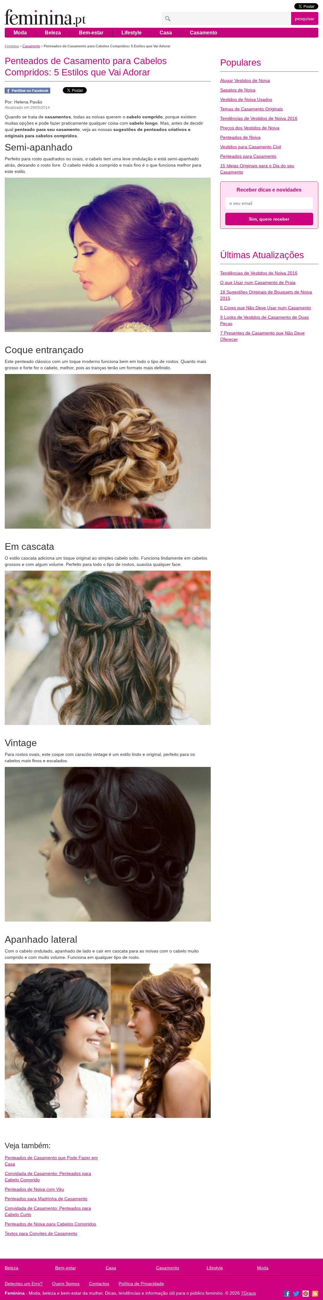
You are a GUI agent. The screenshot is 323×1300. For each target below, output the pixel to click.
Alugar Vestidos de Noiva (245, 80)
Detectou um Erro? (24, 1283)
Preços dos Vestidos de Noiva (249, 127)
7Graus (248, 1293)
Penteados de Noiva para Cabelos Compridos (50, 1223)
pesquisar (304, 18)
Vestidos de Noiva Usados (246, 99)
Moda (20, 32)
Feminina (12, 46)
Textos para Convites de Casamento (41, 1233)
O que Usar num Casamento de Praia (258, 282)
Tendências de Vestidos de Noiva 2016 (258, 118)
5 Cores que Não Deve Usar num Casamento (265, 307)
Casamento (203, 32)
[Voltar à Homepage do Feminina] (45, 18)
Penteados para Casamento (248, 156)
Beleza (53, 32)
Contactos (99, 1283)
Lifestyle (131, 32)
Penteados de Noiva (240, 137)
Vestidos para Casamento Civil (250, 146)
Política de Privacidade (141, 1283)
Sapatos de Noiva (237, 89)
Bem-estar (91, 32)
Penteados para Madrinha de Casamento (46, 1198)
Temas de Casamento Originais (251, 108)
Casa (166, 32)
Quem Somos (65, 1283)
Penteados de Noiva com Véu (34, 1189)
